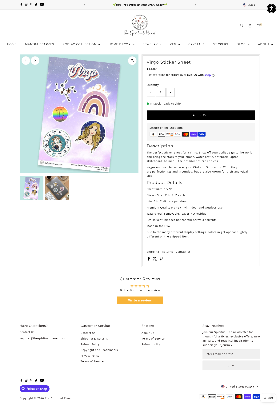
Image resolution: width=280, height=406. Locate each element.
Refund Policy (90, 344)
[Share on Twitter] (155, 259)
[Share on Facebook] (149, 259)
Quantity (153, 85)
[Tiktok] (36, 4)
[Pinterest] (31, 4)
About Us (148, 333)
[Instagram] (26, 4)
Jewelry (151, 44)
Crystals (196, 44)
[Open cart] (258, 25)
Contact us (183, 251)
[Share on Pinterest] (161, 259)
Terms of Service (92, 361)
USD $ (251, 4)
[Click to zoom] (132, 60)
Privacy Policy (90, 355)
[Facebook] (21, 4)
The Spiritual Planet (59, 398)
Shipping (153, 251)
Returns (167, 251)
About (264, 44)
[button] (271, 8)
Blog (242, 44)
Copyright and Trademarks (99, 350)
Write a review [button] (140, 300)
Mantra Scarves (39, 44)
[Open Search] (241, 25)
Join (231, 365)
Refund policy (151, 344)
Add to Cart (201, 115)
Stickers (220, 44)
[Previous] (85, 5)
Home (12, 44)
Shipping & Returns (94, 338)
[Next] (195, 5)
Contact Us (88, 333)
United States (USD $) (240, 386)
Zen (173, 44)
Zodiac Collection (80, 44)
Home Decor (120, 44)
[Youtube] (42, 4)
